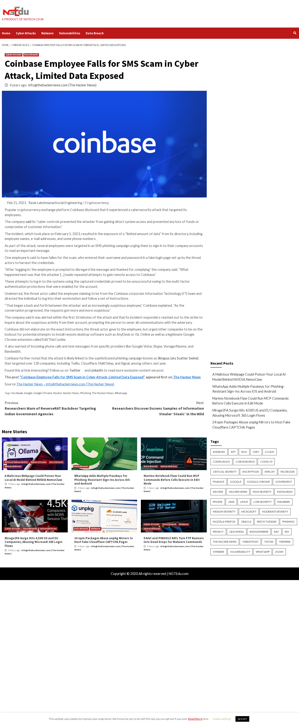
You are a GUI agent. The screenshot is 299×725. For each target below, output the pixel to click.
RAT (276, 531)
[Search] (294, 32)
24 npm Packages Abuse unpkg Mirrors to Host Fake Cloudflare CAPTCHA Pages (103, 540)
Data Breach (95, 33)
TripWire (285, 541)
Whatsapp (121, 392)
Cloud (269, 451)
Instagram (284, 491)
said (28, 222)
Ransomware (259, 531)
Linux (244, 501)
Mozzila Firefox (224, 521)
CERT (256, 451)
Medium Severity (224, 511)
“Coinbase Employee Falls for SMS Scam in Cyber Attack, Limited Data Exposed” (82, 377)
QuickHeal (236, 531)
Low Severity (262, 501)
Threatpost (250, 541)
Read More (195, 719)
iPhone (217, 501)
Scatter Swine (187, 358)
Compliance (221, 461)
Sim (287, 531)
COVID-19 (266, 461)
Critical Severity (225, 471)
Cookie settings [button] (222, 719)
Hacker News (71, 392)
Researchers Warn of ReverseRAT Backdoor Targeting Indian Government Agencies (50, 408)
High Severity (262, 491)
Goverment (283, 481)
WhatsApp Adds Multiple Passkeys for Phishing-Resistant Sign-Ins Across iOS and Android (102, 479)
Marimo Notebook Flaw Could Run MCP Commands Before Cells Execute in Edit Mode (172, 479)
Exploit (270, 471)
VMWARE (218, 551)
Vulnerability (240, 551)
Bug (244, 451)
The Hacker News (186, 377)
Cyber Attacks (26, 33)
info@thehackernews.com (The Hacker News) (62, 85)
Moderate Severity (275, 511)
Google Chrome (42, 392)
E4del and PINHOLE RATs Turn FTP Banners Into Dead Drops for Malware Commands (174, 540)
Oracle (246, 521)
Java (231, 501)
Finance (218, 481)
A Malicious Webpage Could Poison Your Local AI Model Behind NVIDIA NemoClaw (33, 478)
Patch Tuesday (267, 521)
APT (233, 451)
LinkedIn (97, 370)
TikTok (268, 541)
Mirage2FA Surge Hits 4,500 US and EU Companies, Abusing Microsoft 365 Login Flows (33, 542)
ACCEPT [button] (242, 719)
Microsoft (248, 511)
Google (28, 392)
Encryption (250, 471)
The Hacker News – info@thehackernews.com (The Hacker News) (65, 384)
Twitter (76, 370)
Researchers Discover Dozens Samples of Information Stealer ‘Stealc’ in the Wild (158, 408)
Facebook (17, 392)
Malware (47, 33)
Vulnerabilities (69, 33)
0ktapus (164, 358)
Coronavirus (245, 461)
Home (6, 33)
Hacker (57, 392)
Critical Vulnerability (16, 462)
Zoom (279, 551)
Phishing (85, 392)
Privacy (218, 531)
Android (219, 451)
